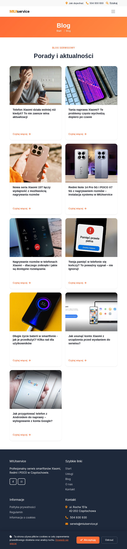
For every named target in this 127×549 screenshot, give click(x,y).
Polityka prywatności (22, 507)
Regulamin (16, 512)
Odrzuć (109, 539)
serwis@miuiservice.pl (84, 523)
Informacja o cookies (22, 517)
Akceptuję (90, 539)
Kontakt (70, 489)
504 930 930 (78, 517)
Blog (68, 479)
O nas (69, 484)
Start (58, 30)
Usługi (69, 473)
